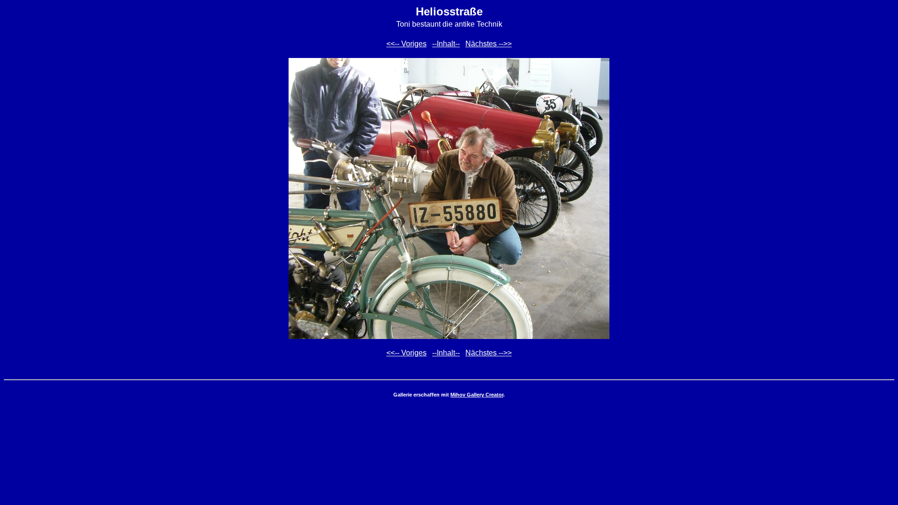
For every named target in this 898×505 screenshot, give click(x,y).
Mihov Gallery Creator (476, 394)
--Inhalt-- (446, 44)
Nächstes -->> (488, 44)
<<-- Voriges (406, 44)
